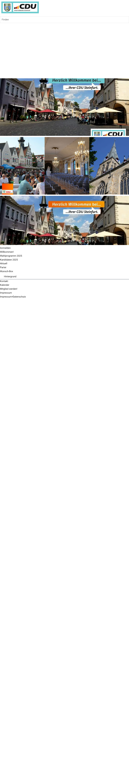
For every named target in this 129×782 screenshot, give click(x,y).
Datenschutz (19, 296)
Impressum (6, 296)
